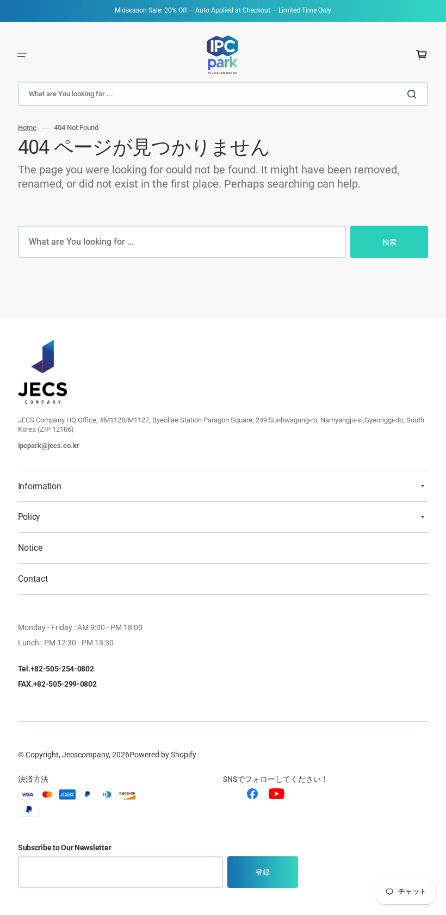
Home (27, 127)
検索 (389, 242)
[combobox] (223, 94)
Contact (33, 579)
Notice (30, 548)
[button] (22, 55)
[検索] (414, 94)
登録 (263, 872)
